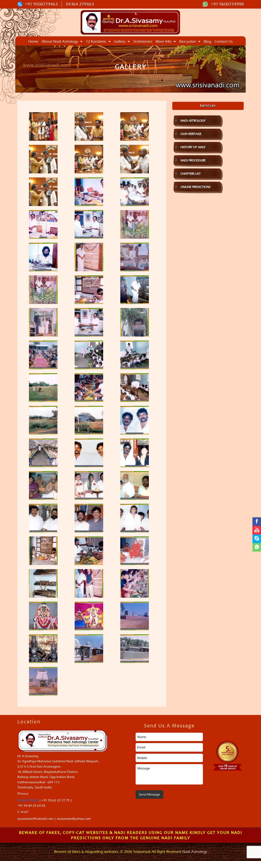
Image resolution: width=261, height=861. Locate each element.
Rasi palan (187, 41)
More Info (163, 41)
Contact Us (224, 41)
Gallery (119, 41)
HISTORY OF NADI (192, 147)
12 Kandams (96, 41)
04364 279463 (80, 4)
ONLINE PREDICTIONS (195, 187)
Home (33, 41)
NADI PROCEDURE (193, 160)
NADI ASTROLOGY (193, 120)
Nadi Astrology (194, 852)
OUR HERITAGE (190, 134)
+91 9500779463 (41, 4)
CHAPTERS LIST (190, 173)
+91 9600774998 (227, 4)
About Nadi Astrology (60, 41)
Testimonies (142, 41)
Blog (207, 41)
